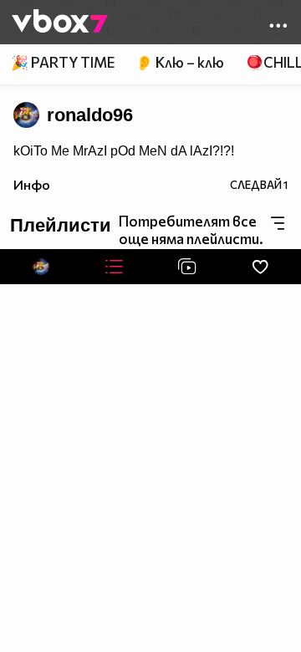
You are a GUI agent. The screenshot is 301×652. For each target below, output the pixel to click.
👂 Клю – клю (179, 62)
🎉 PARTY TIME (63, 62)
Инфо (31, 184)
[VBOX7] (60, 22)
